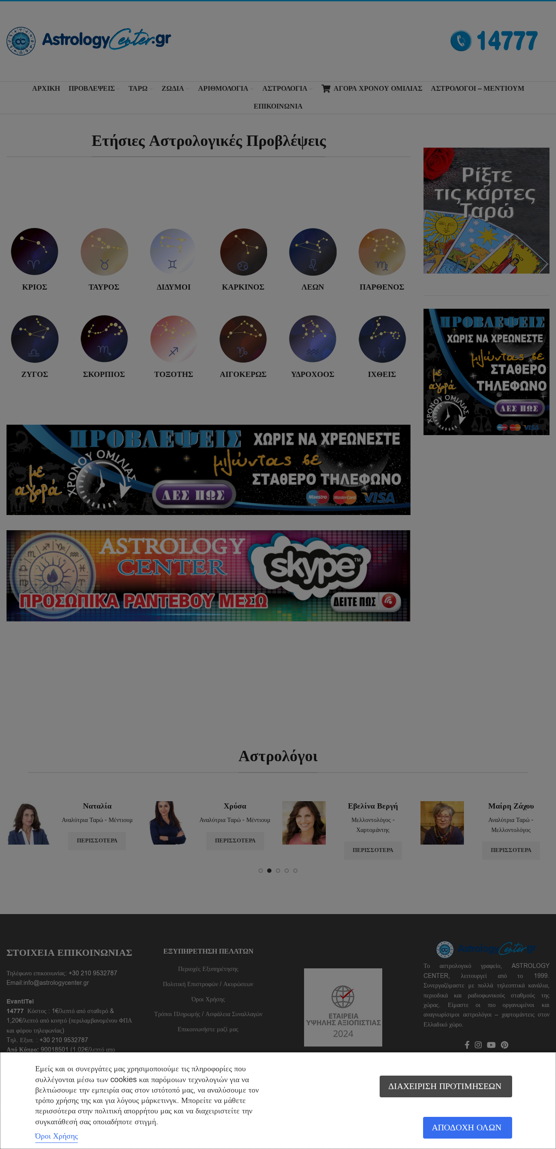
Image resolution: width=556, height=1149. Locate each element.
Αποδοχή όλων (466, 1127)
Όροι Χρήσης (56, 1136)
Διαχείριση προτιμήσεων (444, 1086)
